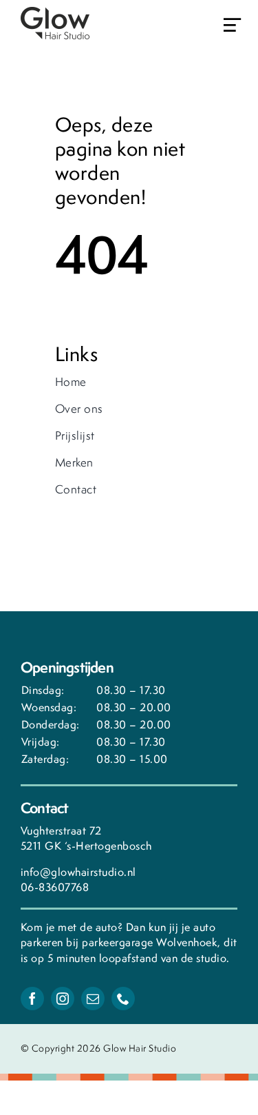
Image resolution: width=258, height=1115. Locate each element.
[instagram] (62, 998)
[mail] (93, 998)
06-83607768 (55, 887)
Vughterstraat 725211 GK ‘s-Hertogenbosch (86, 839)
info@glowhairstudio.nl (78, 872)
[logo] (55, 13)
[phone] (123, 998)
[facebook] (32, 998)
